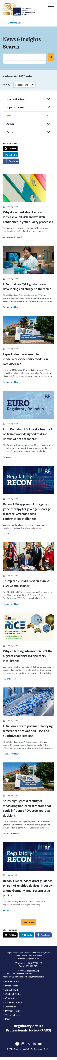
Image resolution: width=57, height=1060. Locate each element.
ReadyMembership (35, 976)
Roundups (8, 457)
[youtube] (40, 1044)
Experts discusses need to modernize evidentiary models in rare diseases (25, 359)
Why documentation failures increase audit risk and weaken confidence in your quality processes (28, 217)
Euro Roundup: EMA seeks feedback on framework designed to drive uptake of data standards (28, 434)
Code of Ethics (13, 994)
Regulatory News (11, 307)
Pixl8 (29, 973)
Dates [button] (9, 132)
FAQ (7, 1019)
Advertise (10, 1006)
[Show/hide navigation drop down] (51, 9)
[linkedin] (34, 1044)
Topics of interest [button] (16, 107)
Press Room (11, 985)
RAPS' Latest (9, 678)
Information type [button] (15, 99)
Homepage (15, 22)
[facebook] (17, 1044)
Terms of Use (12, 1015)
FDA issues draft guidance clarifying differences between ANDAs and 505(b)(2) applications (28, 730)
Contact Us (11, 998)
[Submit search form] (51, 57)
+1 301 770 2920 (34, 963)
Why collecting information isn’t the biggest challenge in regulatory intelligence (28, 655)
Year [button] (8, 115)
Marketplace (12, 981)
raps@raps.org (32, 970)
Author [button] (10, 123)
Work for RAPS (13, 1002)
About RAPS (11, 989)
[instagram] (23, 1044)
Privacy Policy (12, 1010)
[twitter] (28, 1044)
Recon (6, 533)
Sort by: (7, 84)
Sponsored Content (12, 237)
